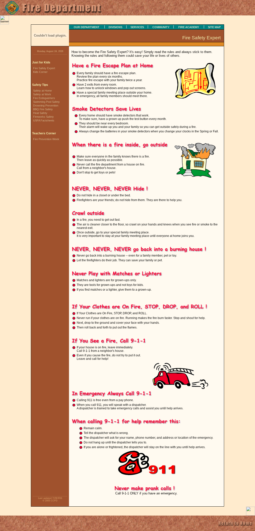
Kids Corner (40, 71)
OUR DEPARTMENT (86, 27)
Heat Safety (40, 112)
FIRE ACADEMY (188, 27)
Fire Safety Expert (44, 68)
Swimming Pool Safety (46, 101)
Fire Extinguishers (44, 98)
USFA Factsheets (43, 120)
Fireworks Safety (43, 116)
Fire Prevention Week (46, 139)
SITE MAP (214, 27)
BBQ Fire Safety (43, 109)
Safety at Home (42, 90)
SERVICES (137, 27)
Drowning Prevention (45, 105)
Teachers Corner (44, 133)
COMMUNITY (160, 27)
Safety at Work (42, 94)
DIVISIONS (115, 27)
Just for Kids (41, 62)
